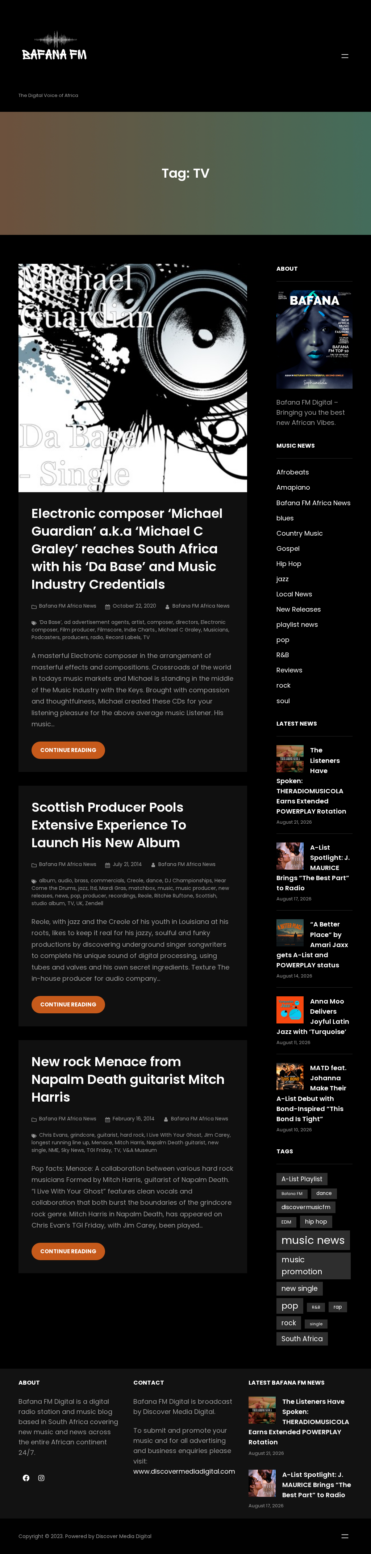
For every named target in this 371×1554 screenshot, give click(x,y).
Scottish (206, 895)
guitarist (107, 1135)
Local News (294, 594)
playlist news (297, 624)
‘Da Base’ (50, 622)
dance (154, 880)
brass (81, 880)
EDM (286, 1222)
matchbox (142, 888)
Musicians (216, 629)
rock (283, 685)
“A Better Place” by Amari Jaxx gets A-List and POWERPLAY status (312, 944)
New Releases (298, 609)
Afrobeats (292, 472)
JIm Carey (217, 1135)
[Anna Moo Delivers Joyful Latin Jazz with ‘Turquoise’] (290, 1009)
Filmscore (109, 629)
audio (65, 880)
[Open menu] (345, 56)
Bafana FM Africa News (67, 605)
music (165, 888)
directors (187, 622)
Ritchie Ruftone (173, 895)
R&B (282, 654)
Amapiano (293, 487)
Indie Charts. (140, 629)
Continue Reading (68, 750)
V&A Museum (140, 1150)
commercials (107, 880)
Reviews (289, 670)
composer (160, 622)
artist (138, 622)
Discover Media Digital (123, 1536)
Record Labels (123, 637)
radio (97, 637)
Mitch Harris (129, 1142)
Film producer (77, 629)
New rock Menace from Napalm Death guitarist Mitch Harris (128, 1079)
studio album (48, 903)
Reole (145, 895)
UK (79, 903)
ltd (93, 888)
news (61, 895)
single (316, 1324)
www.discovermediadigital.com (184, 1471)
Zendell (94, 903)
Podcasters (46, 637)
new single (300, 1288)
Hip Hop (288, 563)
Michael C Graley (179, 629)
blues (285, 518)
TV (146, 637)
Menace (102, 1142)
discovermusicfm (306, 1207)
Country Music (299, 533)
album (47, 880)
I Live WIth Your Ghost (174, 1135)
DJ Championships (188, 880)
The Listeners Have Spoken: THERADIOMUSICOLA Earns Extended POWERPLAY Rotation (299, 1422)
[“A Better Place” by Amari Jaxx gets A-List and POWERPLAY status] (290, 932)
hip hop (316, 1221)
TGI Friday (99, 1150)
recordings (122, 895)
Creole (135, 880)
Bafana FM (292, 1193)
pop (75, 895)
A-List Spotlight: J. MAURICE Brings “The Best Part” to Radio (313, 867)
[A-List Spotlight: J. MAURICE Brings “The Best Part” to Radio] (290, 856)
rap (338, 1307)
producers (75, 637)
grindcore (82, 1135)
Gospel (288, 548)
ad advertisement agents (96, 622)
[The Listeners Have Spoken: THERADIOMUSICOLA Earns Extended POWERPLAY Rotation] (290, 758)
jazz (83, 888)
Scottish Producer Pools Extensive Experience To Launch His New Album (109, 825)
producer (94, 895)
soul (283, 700)
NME (54, 1150)
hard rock (132, 1135)
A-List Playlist (302, 1179)
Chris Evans (53, 1135)
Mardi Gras (112, 888)
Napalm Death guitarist (176, 1142)
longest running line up (60, 1142)
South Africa (302, 1339)
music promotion (302, 1265)
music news (313, 1240)
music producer (196, 888)
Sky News (72, 1150)
